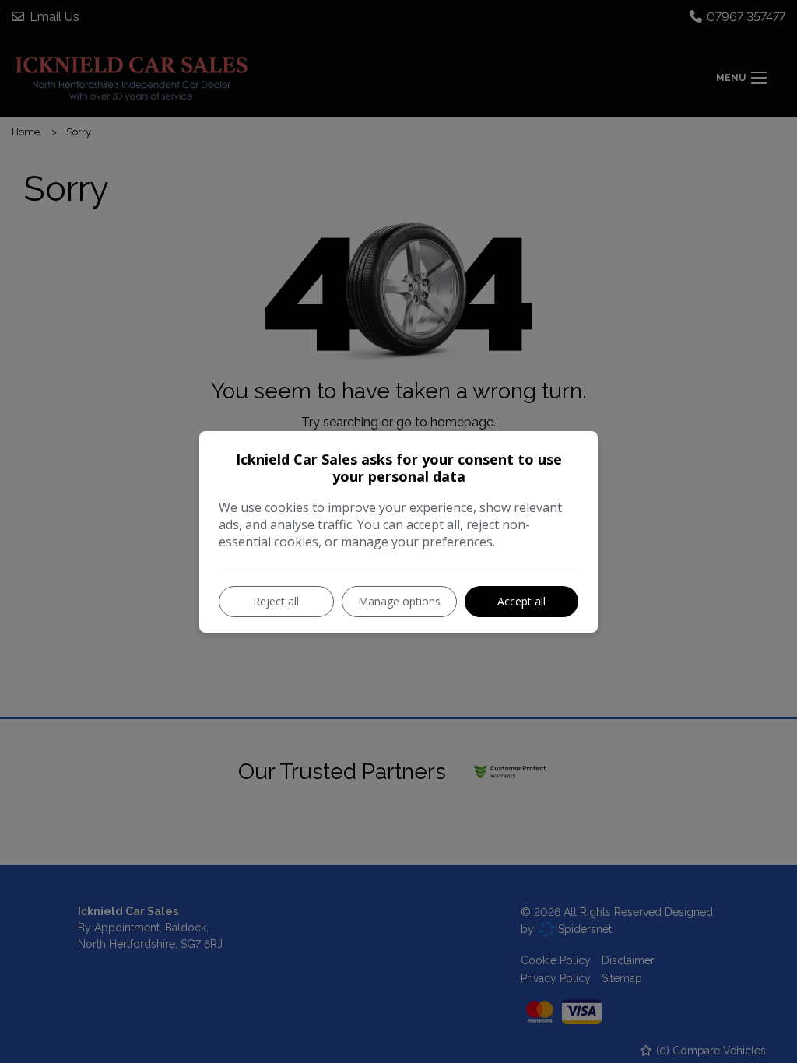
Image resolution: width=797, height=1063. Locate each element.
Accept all (521, 601)
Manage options (399, 601)
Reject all (276, 601)
